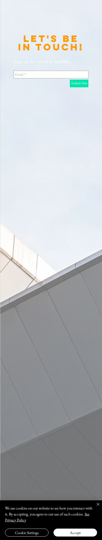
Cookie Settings (27, 532)
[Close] (95, 507)
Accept (75, 532)
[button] (93, 8)
